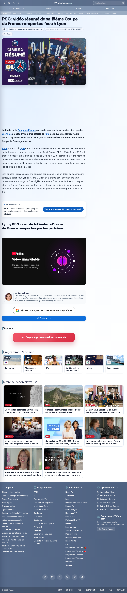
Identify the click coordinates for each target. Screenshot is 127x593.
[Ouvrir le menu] (4, 3)
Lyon (22, 148)
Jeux (114, 13)
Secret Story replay (10, 499)
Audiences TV (18, 13)
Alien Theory (39, 537)
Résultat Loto (71, 13)
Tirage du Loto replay (11, 492)
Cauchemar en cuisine (43, 534)
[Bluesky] (60, 577)
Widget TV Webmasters (110, 509)
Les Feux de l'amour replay (13, 552)
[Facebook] (45, 577)
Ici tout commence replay (12, 520)
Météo (60, 13)
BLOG (102, 590)
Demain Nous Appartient (43, 503)
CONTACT (120, 590)
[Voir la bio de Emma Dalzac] (8, 297)
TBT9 (36, 492)
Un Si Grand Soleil (41, 506)
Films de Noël (71, 527)
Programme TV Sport (74, 558)
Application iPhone (107, 492)
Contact (68, 565)
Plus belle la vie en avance (13, 516)
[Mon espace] (9, 3)
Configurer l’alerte (106, 529)
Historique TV (71, 513)
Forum (38, 13)
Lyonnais (7, 134)
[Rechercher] (123, 3)
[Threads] (67, 577)
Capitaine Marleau (41, 509)
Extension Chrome (107, 499)
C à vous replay (8, 506)
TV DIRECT (48, 8)
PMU (81, 13)
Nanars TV (69, 523)
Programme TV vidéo (74, 555)
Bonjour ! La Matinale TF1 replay (15, 513)
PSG (47, 134)
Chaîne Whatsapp (107, 502)
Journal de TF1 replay (11, 529)
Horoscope (105, 13)
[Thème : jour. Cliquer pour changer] (14, 3)
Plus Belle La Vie (40, 499)
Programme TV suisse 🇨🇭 (75, 551)
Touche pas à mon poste (44, 523)
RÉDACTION (90, 590)
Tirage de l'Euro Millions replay (15, 536)
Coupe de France (26, 130)
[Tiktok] (74, 577)
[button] (82, 577)
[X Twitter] (52, 577)
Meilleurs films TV (72, 520)
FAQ (110, 590)
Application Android (108, 495)
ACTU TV (110, 8)
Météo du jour (71, 534)
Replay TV (69, 506)
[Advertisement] (44, 104)
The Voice (38, 516)
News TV (6, 13)
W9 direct (38, 527)
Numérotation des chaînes (76, 503)
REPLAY (79, 8)
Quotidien (38, 520)
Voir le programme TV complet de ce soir (63, 209)
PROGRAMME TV (16, 8)
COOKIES (70, 590)
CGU (60, 590)
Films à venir (70, 516)
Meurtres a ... (39, 530)
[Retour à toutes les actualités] (4, 29)
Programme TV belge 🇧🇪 (75, 548)
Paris (4, 148)
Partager (44, 318)
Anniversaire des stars (74, 530)
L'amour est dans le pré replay (14, 533)
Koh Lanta (38, 513)
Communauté (49, 13)
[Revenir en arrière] (18, 3)
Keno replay (7, 503)
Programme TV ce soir (18, 352)
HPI (35, 496)
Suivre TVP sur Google (109, 506)
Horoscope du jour (73, 537)
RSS (79, 590)
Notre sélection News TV (20, 382)
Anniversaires (92, 13)
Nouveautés (70, 562)
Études (29, 13)
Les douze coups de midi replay (15, 496)
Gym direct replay (9, 509)
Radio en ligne (71, 509)
